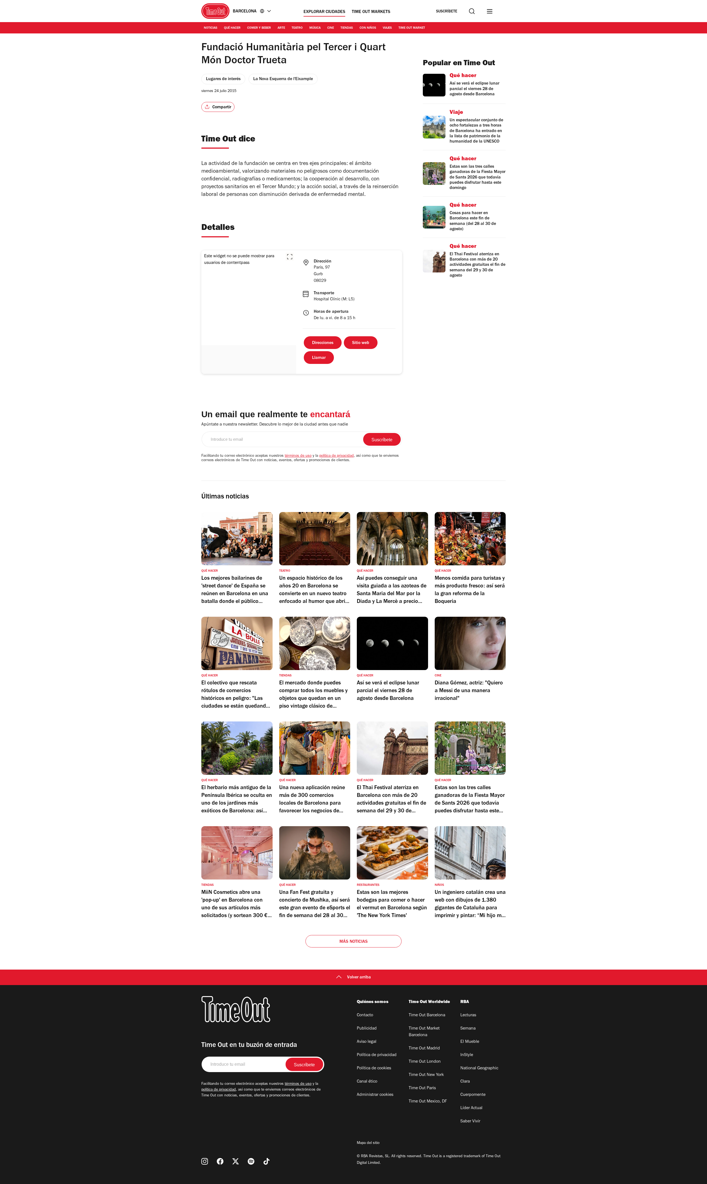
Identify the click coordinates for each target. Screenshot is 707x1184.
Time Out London (425, 1062)
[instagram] (204, 1161)
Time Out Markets (371, 12)
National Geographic (479, 1068)
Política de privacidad (377, 1055)
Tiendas (347, 28)
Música (315, 28)
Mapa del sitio (368, 1143)
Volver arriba (359, 977)
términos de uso (298, 456)
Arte (281, 28)
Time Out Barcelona (427, 1015)
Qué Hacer (232, 28)
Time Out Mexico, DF (428, 1101)
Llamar (319, 358)
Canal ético (367, 1082)
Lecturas (468, 1015)
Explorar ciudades (324, 12)
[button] (290, 257)
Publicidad (367, 1029)
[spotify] (251, 1161)
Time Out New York (426, 1075)
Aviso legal (366, 1042)
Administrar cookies (375, 1095)
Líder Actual (471, 1108)
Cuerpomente (473, 1095)
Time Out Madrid (424, 1048)
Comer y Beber (259, 28)
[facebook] (220, 1161)
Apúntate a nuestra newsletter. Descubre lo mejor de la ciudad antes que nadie (274, 424)
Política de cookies (374, 1068)
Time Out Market (412, 28)
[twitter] (235, 1161)
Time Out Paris (422, 1088)
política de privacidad (336, 456)
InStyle (466, 1055)
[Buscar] (471, 11)
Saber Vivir (470, 1121)
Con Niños (368, 28)
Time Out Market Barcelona (424, 1032)
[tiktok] (266, 1161)
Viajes (387, 28)
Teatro (297, 28)
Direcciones (322, 343)
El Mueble (469, 1042)
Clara (465, 1082)
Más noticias (353, 942)
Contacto (365, 1015)
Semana (468, 1029)
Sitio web (360, 343)
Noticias (210, 28)
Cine (330, 28)
